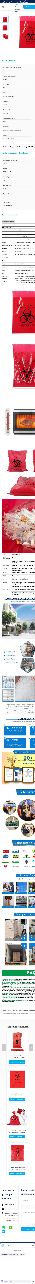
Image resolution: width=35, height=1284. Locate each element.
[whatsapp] (5, 1229)
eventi (16, 11)
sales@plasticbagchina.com (12, 1209)
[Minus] (33, 1245)
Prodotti (17, 4)
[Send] (32, 1281)
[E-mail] (5, 1232)
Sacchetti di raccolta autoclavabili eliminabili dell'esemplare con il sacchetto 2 (17, 1095)
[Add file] (2, 1281)
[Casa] (8, 6)
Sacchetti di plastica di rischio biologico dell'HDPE (21, 1010)
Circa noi (17, 7)
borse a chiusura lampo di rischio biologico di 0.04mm (17, 1013)
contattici (17, 9)
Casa (16, 2)
